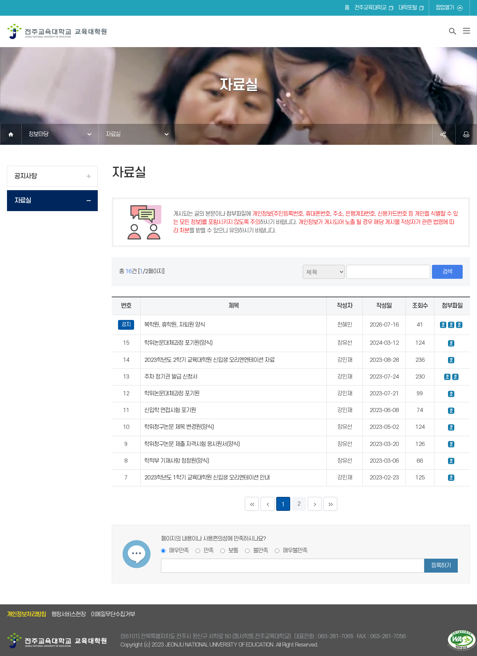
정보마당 (38, 134)
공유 (443, 134)
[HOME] (10, 134)
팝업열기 (445, 8)
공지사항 (25, 176)
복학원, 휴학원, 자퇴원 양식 (174, 325)
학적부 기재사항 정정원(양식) (176, 461)
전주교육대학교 (370, 8)
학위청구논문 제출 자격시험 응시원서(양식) (192, 444)
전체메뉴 (466, 30)
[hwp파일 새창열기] (443, 325)
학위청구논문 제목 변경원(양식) (179, 427)
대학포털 (407, 8)
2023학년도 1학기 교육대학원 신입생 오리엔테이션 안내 (207, 478)
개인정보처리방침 (26, 614)
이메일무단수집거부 (113, 614)
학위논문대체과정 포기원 (171, 393)
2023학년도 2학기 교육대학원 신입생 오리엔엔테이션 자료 (209, 360)
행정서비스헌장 (68, 614)
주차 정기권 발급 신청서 (170, 377)
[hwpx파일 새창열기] (451, 360)
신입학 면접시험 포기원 (170, 410)
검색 (447, 272)
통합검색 (452, 31)
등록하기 (441, 565)
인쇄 (466, 134)
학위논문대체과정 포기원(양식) (178, 343)
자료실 (113, 134)
